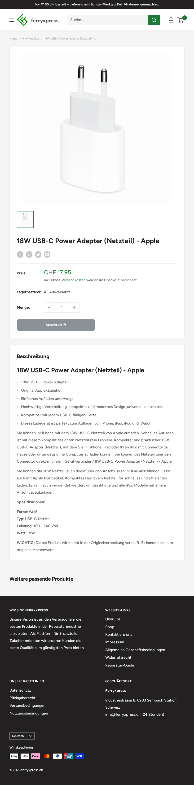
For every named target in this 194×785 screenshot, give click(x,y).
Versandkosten (73, 280)
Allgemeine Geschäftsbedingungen (135, 650)
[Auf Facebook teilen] (20, 254)
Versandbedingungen (27, 705)
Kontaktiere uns (118, 634)
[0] (181, 20)
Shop (109, 627)
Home (13, 38)
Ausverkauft (55, 325)
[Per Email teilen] (47, 254)
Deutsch (18, 736)
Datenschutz (20, 690)
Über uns (112, 619)
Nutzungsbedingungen (28, 713)
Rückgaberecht (22, 698)
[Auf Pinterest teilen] (29, 254)
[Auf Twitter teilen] (38, 254)
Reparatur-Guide (119, 665)
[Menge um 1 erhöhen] (74, 307)
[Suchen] (154, 20)
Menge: (23, 307)
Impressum (114, 642)
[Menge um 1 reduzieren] (49, 307)
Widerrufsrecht (118, 657)
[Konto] (171, 19)
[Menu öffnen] (11, 20)
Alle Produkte (31, 38)
